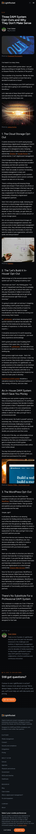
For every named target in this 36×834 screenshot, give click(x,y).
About (4, 807)
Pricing (4, 752)
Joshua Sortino (12, 127)
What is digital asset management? (12, 795)
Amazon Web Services (17, 568)
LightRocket (8, 319)
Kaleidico (10, 263)
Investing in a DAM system (10, 379)
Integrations (5, 749)
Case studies (6, 791)
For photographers (7, 798)
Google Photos (23, 154)
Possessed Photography (15, 56)
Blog (3, 788)
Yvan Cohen (12, 634)
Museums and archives (8, 768)
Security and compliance (9, 746)
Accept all (19, 830)
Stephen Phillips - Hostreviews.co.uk (18, 485)
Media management (8, 739)
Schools (4, 762)
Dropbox (13, 154)
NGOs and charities (7, 775)
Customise (7, 830)
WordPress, (5, 501)
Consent (4, 742)
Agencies (4, 765)
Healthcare (5, 779)
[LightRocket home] (9, 3)
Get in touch (8, 700)
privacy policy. (22, 825)
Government (5, 772)
